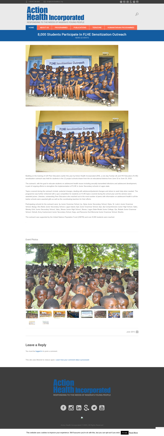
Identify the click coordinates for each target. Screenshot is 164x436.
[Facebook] (121, 2)
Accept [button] (124, 433)
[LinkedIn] (127, 2)
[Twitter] (134, 2)
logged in (39, 351)
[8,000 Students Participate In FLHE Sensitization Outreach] (72, 75)
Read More (133, 433)
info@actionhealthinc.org (55, 1)
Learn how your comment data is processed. (73, 360)
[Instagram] (124, 2)
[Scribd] (131, 2)
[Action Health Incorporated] (82, 387)
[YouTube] (137, 2)
